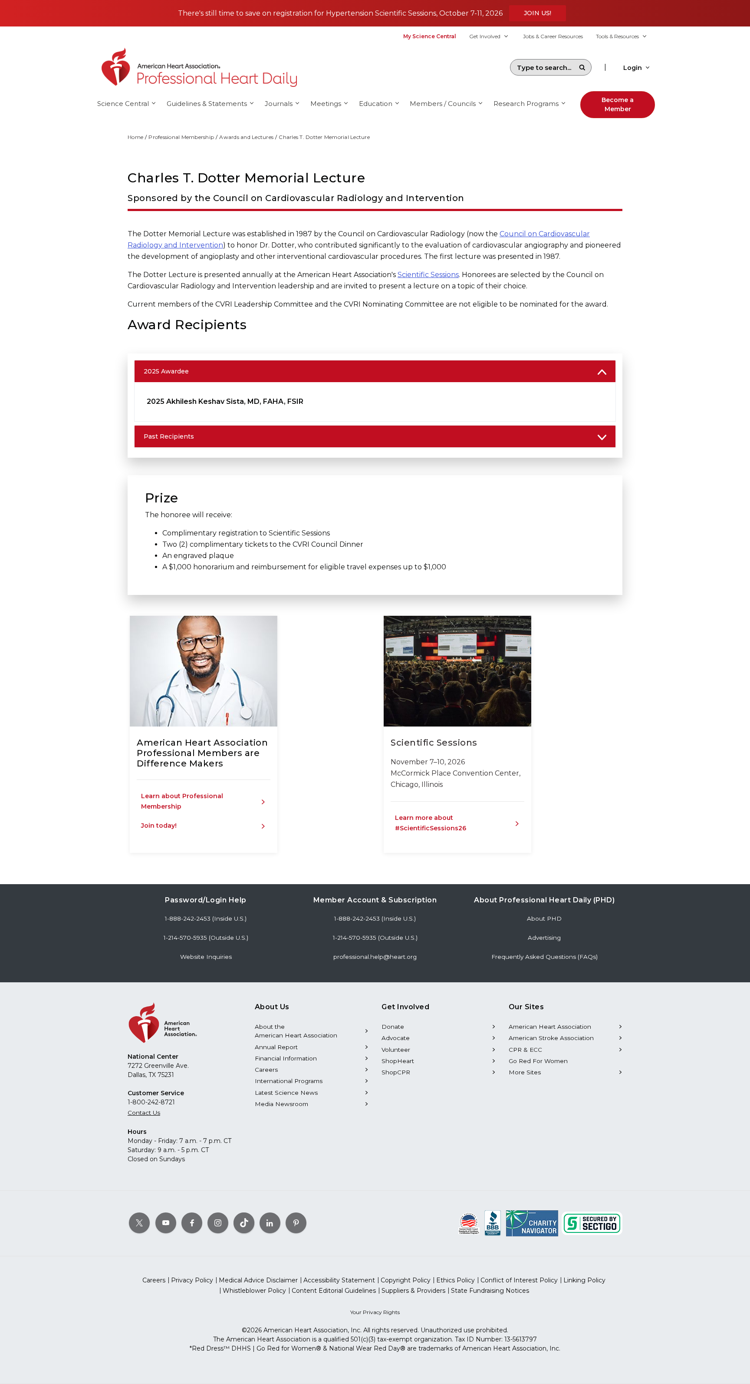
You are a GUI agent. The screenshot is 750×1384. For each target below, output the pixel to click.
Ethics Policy (455, 1280)
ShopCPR (396, 1072)
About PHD (544, 918)
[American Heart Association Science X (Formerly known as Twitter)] (139, 1223)
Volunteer (396, 1049)
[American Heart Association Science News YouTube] (166, 1223)
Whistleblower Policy (254, 1291)
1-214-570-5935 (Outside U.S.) (206, 937)
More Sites (525, 1072)
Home (135, 137)
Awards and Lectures (246, 137)
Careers (266, 1069)
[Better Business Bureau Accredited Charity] (493, 1223)
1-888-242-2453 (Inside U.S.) (206, 918)
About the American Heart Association (296, 1031)
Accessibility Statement (339, 1280)
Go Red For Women (538, 1060)
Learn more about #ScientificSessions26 (430, 823)
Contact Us (144, 1112)
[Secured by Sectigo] (592, 1223)
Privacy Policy (192, 1280)
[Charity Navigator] (532, 1223)
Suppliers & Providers (413, 1291)
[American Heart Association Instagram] (218, 1223)
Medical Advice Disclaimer (258, 1280)
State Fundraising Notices (490, 1291)
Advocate (396, 1037)
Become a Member (618, 104)
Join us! (537, 13)
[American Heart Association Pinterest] (296, 1223)
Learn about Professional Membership (182, 801)
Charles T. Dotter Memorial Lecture (324, 137)
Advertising (544, 937)
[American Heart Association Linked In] (270, 1223)
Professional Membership (181, 137)
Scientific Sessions (428, 275)
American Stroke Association (551, 1037)
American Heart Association (550, 1026)
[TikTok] (244, 1223)
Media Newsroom (281, 1103)
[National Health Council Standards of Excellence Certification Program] (469, 1223)
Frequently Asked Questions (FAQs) (544, 956)
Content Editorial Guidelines (334, 1291)
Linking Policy (584, 1280)
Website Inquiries (206, 956)
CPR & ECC (525, 1049)
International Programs (288, 1080)
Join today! (159, 825)
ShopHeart (398, 1060)
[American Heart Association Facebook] (192, 1223)
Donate (393, 1026)
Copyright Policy (406, 1280)
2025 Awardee (166, 371)
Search (582, 67)
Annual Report (276, 1047)
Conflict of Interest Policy (519, 1280)
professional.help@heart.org (375, 956)
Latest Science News (286, 1092)
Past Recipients (169, 436)
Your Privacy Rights (375, 1312)
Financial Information (286, 1058)
